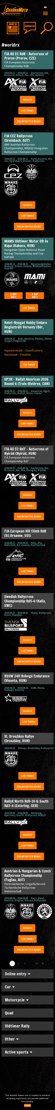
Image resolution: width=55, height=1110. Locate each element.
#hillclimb (9, 545)
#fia (32, 75)
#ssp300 (8, 268)
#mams (27, 266)
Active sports (16, 1052)
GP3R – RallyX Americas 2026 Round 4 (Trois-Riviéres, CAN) (27, 381)
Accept (27, 1105)
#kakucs (8, 266)
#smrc (7, 615)
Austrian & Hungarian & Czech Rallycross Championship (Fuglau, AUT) (27, 875)
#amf (34, 158)
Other (10, 1039)
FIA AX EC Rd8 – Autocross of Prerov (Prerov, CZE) (26, 56)
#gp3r (46, 391)
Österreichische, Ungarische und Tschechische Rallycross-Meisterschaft (24, 887)
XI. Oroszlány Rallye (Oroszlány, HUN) (19, 738)
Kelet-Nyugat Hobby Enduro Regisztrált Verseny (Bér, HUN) (25, 327)
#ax (46, 73)
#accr (34, 898)
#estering (36, 813)
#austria (42, 158)
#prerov (39, 75)
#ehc (33, 543)
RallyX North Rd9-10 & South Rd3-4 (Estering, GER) (26, 803)
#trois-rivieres (34, 393)
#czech (20, 75)
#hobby (39, 338)
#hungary (31, 470)
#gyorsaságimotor (41, 264)
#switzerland (38, 545)
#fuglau (19, 900)
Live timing (27, 110)
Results (27, 99)
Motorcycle (15, 1000)
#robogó (9, 690)
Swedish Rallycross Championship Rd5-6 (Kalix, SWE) (25, 601)
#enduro (29, 338)
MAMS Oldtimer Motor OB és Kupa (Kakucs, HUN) (26, 243)
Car (8, 987)
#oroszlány (33, 748)
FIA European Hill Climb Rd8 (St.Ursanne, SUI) (25, 533)
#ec (27, 75)
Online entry (15, 974)
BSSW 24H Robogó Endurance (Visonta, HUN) (27, 678)
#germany (9, 815)
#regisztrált (19, 341)
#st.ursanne (23, 545)
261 (37, 963)
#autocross (37, 73)
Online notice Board (29, 121)
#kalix (34, 613)
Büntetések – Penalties (17, 354)
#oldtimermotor (41, 266)
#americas (36, 391)
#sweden (17, 615)
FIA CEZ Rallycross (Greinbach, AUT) (18, 138)
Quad (9, 1013)
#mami (18, 266)
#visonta (19, 690)
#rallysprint (47, 748)
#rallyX (21, 393)
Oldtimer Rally (17, 1026)
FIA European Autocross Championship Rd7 (19, 459)
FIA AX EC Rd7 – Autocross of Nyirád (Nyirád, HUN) (26, 451)
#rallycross (38, 161)
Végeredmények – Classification (22, 350)
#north (20, 815)
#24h (33, 688)
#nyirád (42, 470)
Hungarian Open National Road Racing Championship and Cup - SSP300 (24, 253)
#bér (20, 338)
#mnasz (27, 161)
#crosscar (9, 75)
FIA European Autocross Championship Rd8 (19, 64)
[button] (45, 13)
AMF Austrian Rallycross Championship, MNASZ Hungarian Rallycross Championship (26, 148)
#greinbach (15, 161)
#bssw (40, 688)
